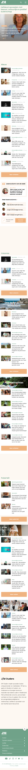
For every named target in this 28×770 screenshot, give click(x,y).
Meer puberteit (14, 519)
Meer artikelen (14, 174)
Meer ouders (14, 594)
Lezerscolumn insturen (8, 748)
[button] (23, 738)
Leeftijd (4, 743)
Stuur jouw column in (20, 220)
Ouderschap (5, 745)
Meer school (14, 669)
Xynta (16, 765)
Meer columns (14, 293)
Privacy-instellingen (7, 753)
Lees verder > (17, 191)
